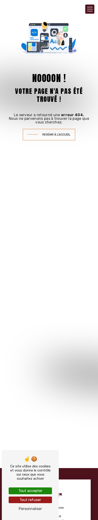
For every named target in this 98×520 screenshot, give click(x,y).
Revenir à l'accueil (56, 134)
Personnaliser (30, 509)
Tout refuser (30, 500)
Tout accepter (30, 491)
